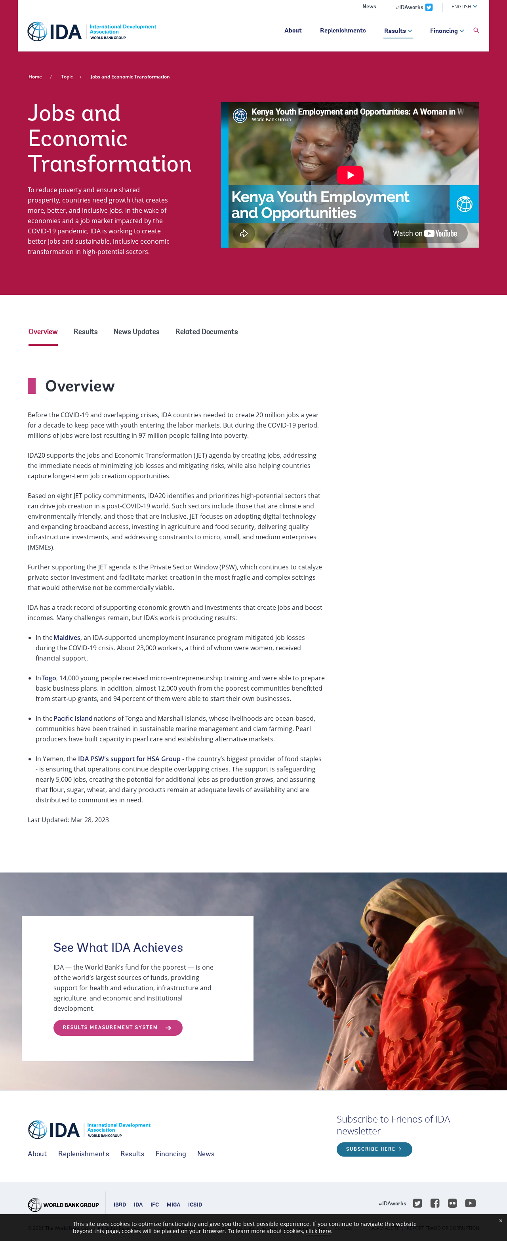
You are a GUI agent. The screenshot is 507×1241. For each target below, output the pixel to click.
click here (318, 1231)
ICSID (195, 1205)
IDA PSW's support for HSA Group (129, 758)
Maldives (66, 637)
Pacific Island (73, 718)
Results (395, 31)
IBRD (120, 1205)
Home (35, 76)
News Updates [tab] (137, 332)
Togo (49, 678)
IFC (155, 1205)
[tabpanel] (253, 593)
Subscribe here (371, 1149)
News (369, 7)
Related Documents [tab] (206, 332)
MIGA (173, 1205)
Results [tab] (86, 332)
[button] (476, 31)
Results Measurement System (110, 1027)
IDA (138, 1205)
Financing (444, 31)
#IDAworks (409, 8)
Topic (67, 76)
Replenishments (343, 31)
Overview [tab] (43, 332)
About (293, 31)
